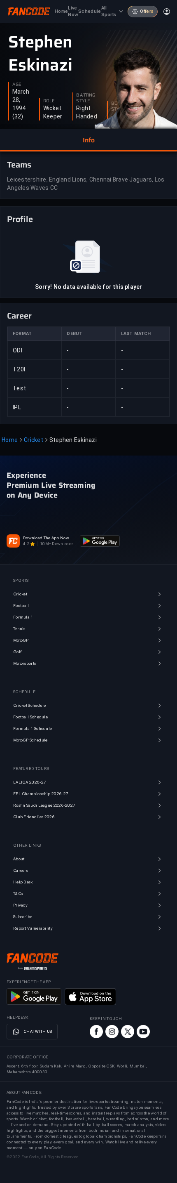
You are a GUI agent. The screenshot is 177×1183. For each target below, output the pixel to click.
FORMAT (22, 333)
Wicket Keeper (53, 112)
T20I (19, 369)
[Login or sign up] (166, 11)
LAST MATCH (136, 333)
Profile (20, 219)
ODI (17, 350)
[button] (88, 140)
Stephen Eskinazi (40, 54)
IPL (17, 407)
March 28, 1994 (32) (20, 104)
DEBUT (74, 333)
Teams (19, 164)
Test (19, 388)
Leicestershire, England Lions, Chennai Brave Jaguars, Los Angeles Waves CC (85, 183)
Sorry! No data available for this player (88, 286)
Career (19, 315)
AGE (16, 84)
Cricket (33, 440)
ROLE (49, 101)
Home (10, 440)
